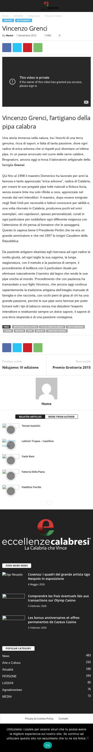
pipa (30, 330)
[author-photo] (46, 388)
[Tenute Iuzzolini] (10, 429)
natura (19, 330)
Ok (48, 745)
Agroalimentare (12, 690)
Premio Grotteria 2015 (72, 367)
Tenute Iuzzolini (31, 425)
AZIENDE (18, 15)
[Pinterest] (27, 47)
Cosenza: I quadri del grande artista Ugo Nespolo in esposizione (59, 576)
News (5, 656)
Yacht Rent (28, 456)
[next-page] (49, 502)
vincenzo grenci (57, 330)
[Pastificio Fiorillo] (10, 491)
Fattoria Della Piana (33, 471)
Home (5, 15)
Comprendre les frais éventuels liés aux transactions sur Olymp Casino (58, 598)
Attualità (7, 669)
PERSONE (9, 676)
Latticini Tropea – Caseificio (38, 441)
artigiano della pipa (25, 326)
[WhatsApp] (37, 47)
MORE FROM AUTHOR (61, 416)
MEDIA (7, 696)
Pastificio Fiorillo (31, 487)
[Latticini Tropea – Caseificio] (10, 445)
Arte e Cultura (11, 662)
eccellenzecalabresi (52, 326)
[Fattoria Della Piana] (10, 476)
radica (40, 330)
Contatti (63, 718)
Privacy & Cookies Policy (39, 718)
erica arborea (75, 326)
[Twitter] (17, 47)
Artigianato (34, 15)
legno (8, 330)
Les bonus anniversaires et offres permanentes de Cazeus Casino (53, 619)
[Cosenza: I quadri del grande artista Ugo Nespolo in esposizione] (13, 580)
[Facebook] (6, 47)
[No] (87, 738)
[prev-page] (43, 502)
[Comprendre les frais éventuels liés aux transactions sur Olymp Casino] (13, 602)
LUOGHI (7, 683)
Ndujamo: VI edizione (20, 367)
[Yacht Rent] (10, 460)
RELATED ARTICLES (30, 416)
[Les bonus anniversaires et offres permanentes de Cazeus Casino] (13, 623)
